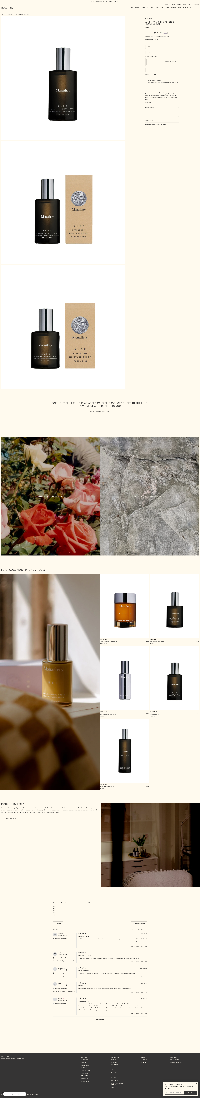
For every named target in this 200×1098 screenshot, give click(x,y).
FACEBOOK (143, 1062)
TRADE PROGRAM (86, 1076)
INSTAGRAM (144, 1060)
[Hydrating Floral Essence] (124, 751)
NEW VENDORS (85, 1081)
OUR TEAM (84, 1068)
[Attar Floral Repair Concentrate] (124, 606)
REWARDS (113, 1067)
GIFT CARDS (114, 1080)
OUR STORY (84, 1060)
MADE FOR (148, 112)
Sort (132, 929)
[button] (137, 8)
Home (2, 14)
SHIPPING (113, 1072)
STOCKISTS (84, 1078)
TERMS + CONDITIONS (176, 1062)
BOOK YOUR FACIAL (11, 818)
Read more (148, 102)
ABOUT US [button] (84, 1057)
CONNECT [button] (143, 1057)
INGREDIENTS (149, 120)
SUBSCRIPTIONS (115, 1075)
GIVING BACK (85, 1065)
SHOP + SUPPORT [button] (115, 1057)
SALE (112, 1087)
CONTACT (113, 1060)
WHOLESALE (84, 1073)
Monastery (148, 18)
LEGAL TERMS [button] (173, 1057)
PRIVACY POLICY (174, 1060)
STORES (83, 1062)
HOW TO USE (148, 116)
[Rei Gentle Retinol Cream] (174, 606)
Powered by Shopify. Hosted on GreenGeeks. (26, 1094)
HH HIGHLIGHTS (149, 107)
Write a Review (140, 923)
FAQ (112, 1069)
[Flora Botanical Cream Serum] (124, 678)
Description (149, 89)
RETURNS (113, 1077)
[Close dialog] (196, 1083)
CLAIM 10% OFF (190, 1093)
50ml (148, 46)
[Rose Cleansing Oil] (174, 678)
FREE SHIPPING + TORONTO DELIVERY (155, 124)
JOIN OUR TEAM (85, 1070)
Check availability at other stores (169, 82)
